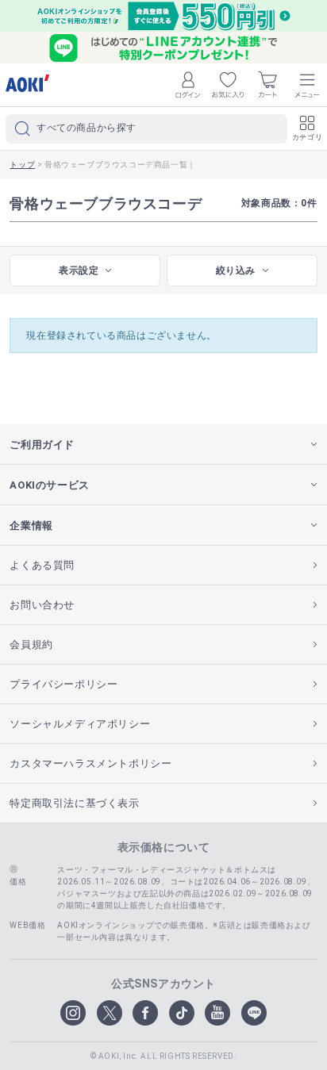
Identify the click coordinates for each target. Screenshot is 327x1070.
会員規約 (31, 644)
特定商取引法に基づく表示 (74, 803)
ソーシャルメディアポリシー (80, 724)
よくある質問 (42, 565)
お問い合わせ (42, 605)
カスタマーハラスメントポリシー (90, 763)
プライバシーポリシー (63, 684)
